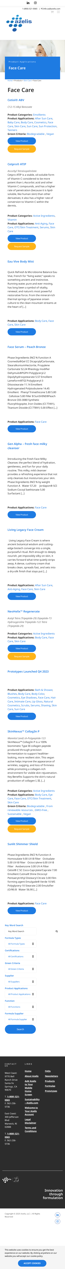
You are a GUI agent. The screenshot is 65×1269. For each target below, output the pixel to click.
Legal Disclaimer (30, 1121)
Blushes (12, 694)
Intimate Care (22, 701)
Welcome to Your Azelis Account (31, 1111)
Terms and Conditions (31, 1129)
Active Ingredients (44, 215)
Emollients (39, 114)
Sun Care (32, 126)
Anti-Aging (41, 223)
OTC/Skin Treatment (26, 227)
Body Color (38, 694)
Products (50, 1081)
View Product (22, 141)
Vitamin (12, 219)
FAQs (48, 1071)
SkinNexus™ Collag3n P (23, 731)
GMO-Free (41, 810)
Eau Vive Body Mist (21, 261)
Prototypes (51, 1090)
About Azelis (31, 1076)
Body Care (27, 122)
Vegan (50, 134)
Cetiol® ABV (16, 100)
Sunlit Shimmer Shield (23, 844)
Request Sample (21, 149)
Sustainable (14, 814)
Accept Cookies (32, 1263)
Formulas (50, 1085)
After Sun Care (43, 118)
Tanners (12, 130)
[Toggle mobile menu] (58, 11)
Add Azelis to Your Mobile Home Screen (30, 1088)
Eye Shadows (29, 697)
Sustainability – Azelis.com (31, 1101)
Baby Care (14, 122)
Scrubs (25, 705)
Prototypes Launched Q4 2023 (28, 671)
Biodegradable (35, 134)
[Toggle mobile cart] (52, 11)
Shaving (45, 705)
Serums (44, 227)
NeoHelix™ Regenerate (24, 611)
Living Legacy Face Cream (26, 530)
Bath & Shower (43, 690)
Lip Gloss (37, 701)
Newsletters (51, 1076)
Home (10, 80)
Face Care (41, 421)
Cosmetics (40, 122)
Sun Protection (48, 126)
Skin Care (27, 80)
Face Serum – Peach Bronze (27, 347)
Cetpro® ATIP (17, 164)
